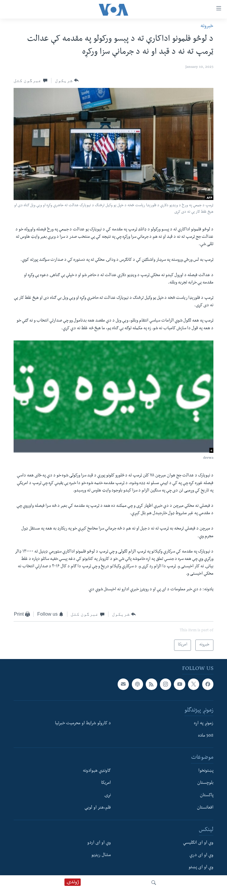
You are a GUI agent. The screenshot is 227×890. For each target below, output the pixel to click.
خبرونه (206, 26)
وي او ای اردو (99, 843)
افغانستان (205, 808)
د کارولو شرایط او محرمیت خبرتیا (83, 723)
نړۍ (107, 795)
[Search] (154, 882)
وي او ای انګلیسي (198, 843)
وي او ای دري (201, 855)
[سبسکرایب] (123, 684)
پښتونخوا (205, 770)
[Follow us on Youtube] (179, 684)
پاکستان (206, 795)
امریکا (106, 783)
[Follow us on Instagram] (165, 684)
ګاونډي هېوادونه (97, 770)
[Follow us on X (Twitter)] (193, 684)
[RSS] (151, 684)
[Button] (67, 80)
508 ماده (205, 735)
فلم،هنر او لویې (98, 808)
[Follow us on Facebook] (207, 684)
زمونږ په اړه (203, 723)
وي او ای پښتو (201, 867)
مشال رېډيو (101, 855)
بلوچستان (205, 783)
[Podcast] (137, 684)
